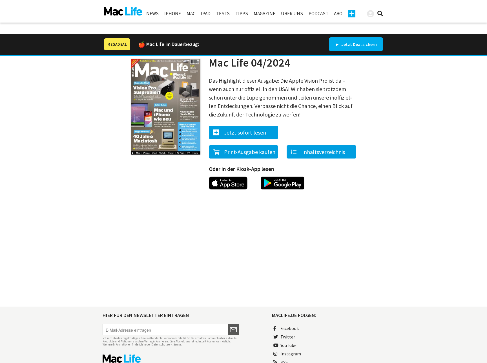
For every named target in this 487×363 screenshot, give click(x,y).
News (152, 13)
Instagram (290, 354)
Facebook (289, 328)
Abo (338, 13)
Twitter (287, 337)
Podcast (318, 13)
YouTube (288, 345)
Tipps (241, 13)
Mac (191, 13)
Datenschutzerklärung (166, 344)
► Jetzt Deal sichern (356, 44)
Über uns (292, 13)
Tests (223, 13)
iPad (206, 13)
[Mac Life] (171, 359)
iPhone (172, 13)
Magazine (264, 13)
